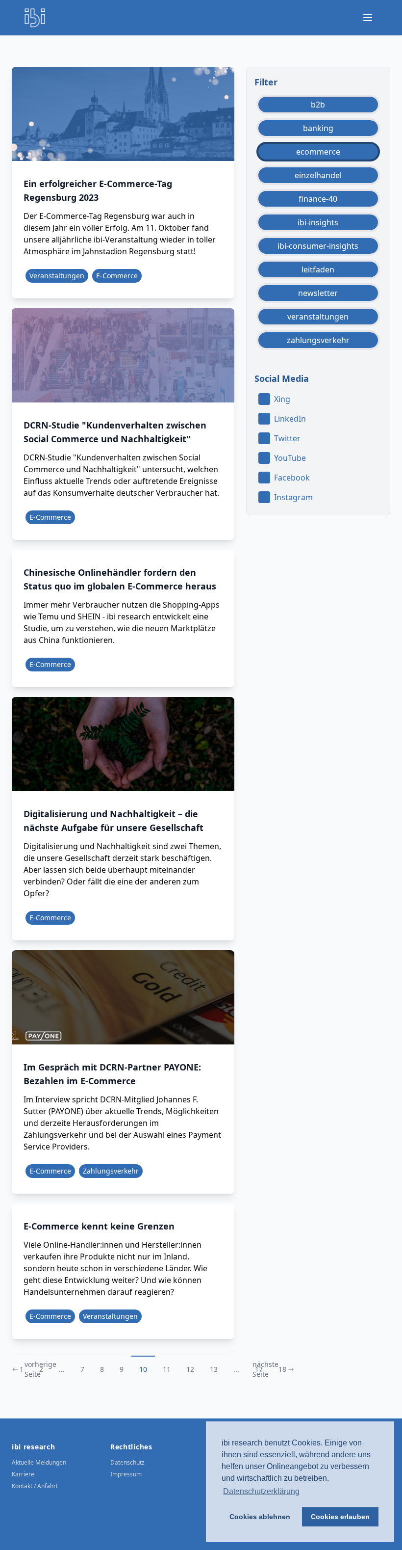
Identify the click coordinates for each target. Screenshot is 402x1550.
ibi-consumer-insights (317, 246)
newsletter (318, 293)
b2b (318, 104)
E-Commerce (117, 275)
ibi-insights (318, 222)
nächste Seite (265, 1369)
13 (214, 1369)
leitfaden (318, 269)
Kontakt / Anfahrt (35, 1486)
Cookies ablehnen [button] (259, 1517)
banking (318, 128)
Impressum (126, 1474)
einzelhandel (318, 175)
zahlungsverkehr (318, 340)
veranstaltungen (318, 316)
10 (143, 1369)
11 (167, 1369)
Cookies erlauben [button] (340, 1517)
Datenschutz (127, 1462)
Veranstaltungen (56, 275)
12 (190, 1369)
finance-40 (318, 198)
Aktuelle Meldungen (39, 1462)
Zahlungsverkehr (111, 1171)
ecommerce (318, 151)
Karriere (23, 1474)
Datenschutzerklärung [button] (261, 1491)
